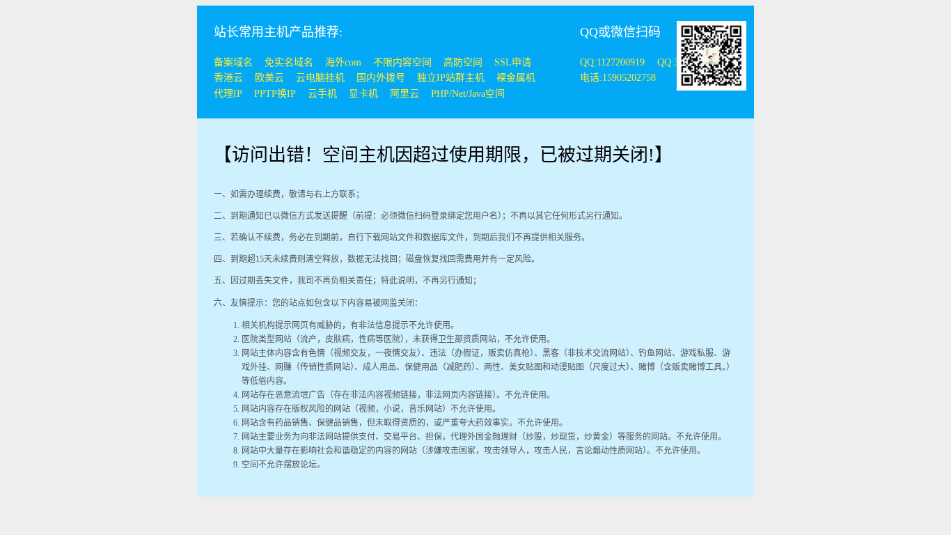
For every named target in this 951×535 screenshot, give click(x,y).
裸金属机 (515, 77)
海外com (343, 62)
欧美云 (269, 77)
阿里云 (404, 93)
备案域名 (233, 62)
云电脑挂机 (320, 77)
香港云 (228, 77)
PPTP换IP (275, 93)
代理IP (228, 93)
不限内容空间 (402, 62)
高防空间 (462, 62)
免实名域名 (289, 62)
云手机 (322, 93)
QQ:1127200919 (613, 62)
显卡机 (363, 93)
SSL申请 (512, 62)
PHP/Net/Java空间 (468, 93)
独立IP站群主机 (451, 77)
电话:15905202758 (618, 77)
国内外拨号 (380, 77)
